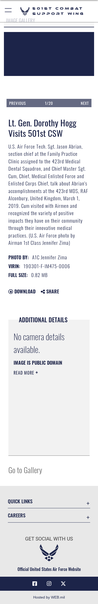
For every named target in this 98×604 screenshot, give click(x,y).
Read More (25, 373)
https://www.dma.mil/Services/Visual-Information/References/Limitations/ (45, 446)
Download (24, 291)
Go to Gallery (25, 469)
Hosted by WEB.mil (49, 597)
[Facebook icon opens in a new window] (35, 584)
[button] (8, 11)
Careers (16, 515)
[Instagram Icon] (49, 584)
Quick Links (20, 501)
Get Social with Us (49, 539)
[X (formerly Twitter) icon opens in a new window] (63, 584)
